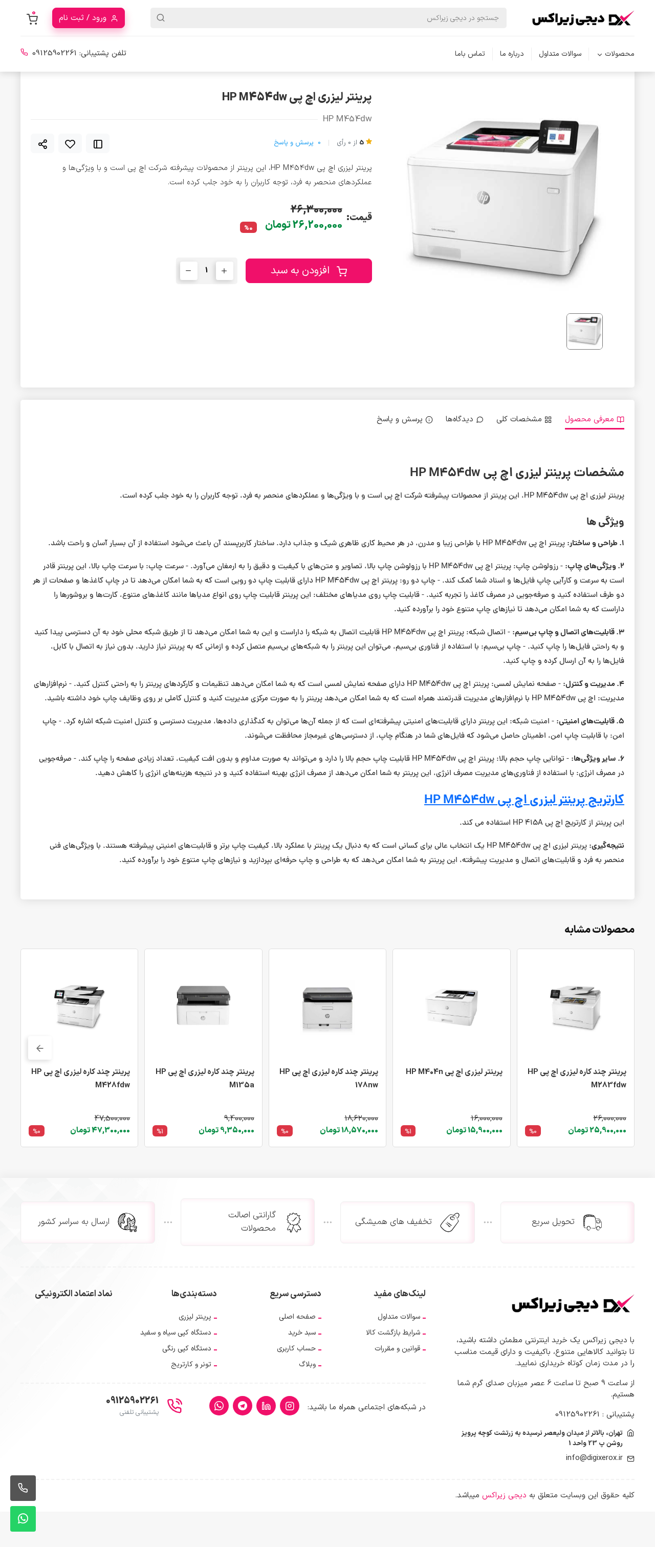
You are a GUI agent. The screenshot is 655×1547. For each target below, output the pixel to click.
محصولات (620, 54)
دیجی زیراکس (504, 1495)
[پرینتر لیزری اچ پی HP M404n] (451, 1007)
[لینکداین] (266, 1405)
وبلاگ (307, 1364)
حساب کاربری (296, 1348)
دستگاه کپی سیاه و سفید (175, 1332)
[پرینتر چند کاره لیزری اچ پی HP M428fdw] (79, 1007)
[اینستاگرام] (289, 1405)
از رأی (350, 143)
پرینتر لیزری (195, 1317)
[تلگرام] (242, 1405)
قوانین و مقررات (397, 1348)
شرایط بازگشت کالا (393, 1332)
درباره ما (512, 54)
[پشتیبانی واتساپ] (23, 1519)
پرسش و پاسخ (297, 143)
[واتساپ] (219, 1405)
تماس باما (470, 54)
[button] (40, 1048)
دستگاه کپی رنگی (186, 1348)
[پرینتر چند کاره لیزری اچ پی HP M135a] (203, 1007)
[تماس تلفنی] (23, 1488)
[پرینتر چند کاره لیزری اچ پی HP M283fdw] (575, 1007)
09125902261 (54, 53)
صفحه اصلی (297, 1317)
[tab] (594, 420)
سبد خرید (302, 1332)
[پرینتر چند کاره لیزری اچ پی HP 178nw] (327, 1007)
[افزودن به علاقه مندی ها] (70, 143)
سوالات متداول (560, 54)
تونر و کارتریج (191, 1364)
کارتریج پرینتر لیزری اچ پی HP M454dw (524, 800)
